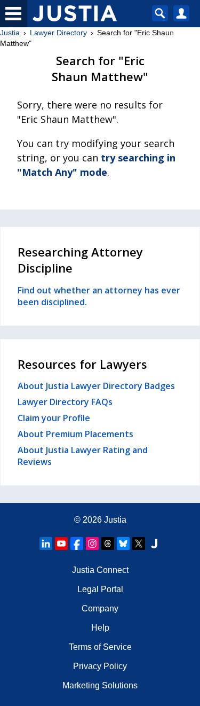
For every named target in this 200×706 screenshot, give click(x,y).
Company (100, 608)
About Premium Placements (75, 434)
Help (100, 627)
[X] (138, 543)
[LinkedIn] (45, 543)
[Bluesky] (123, 543)
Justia (10, 32)
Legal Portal (100, 589)
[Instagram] (92, 543)
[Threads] (107, 543)
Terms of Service (100, 646)
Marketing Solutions (100, 685)
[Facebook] (76, 543)
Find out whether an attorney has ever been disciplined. (99, 296)
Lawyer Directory (58, 32)
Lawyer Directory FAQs (65, 402)
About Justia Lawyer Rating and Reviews (83, 456)
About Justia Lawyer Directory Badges (96, 386)
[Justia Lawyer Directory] (154, 543)
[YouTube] (61, 543)
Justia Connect (100, 570)
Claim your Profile (54, 418)
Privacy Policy (100, 666)
